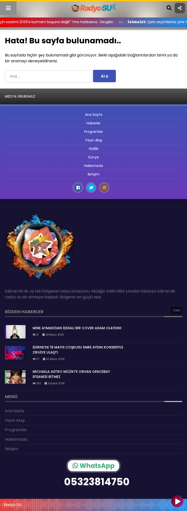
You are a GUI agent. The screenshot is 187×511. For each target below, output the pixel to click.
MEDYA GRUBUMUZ (20, 96)
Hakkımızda (93, 165)
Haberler (93, 123)
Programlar (93, 131)
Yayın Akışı (93, 140)
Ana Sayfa (93, 114)
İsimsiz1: (125, 21)
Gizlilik (93, 148)
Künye (93, 157)
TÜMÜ (176, 310)
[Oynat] (177, 501)
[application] (93, 504)
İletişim (94, 174)
